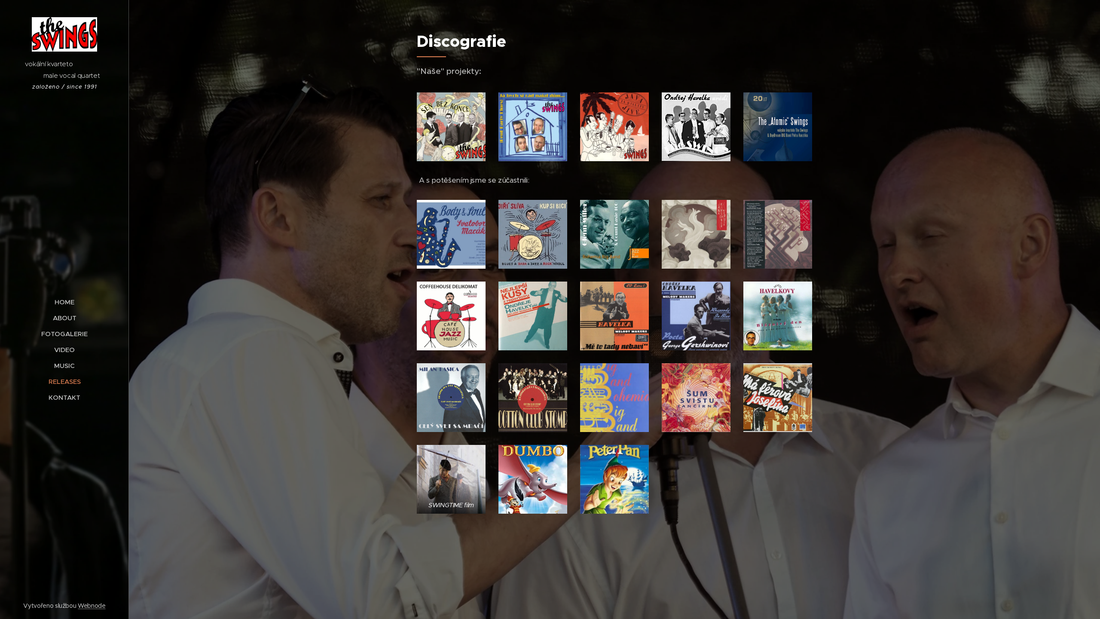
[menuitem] (64, 302)
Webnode (92, 606)
